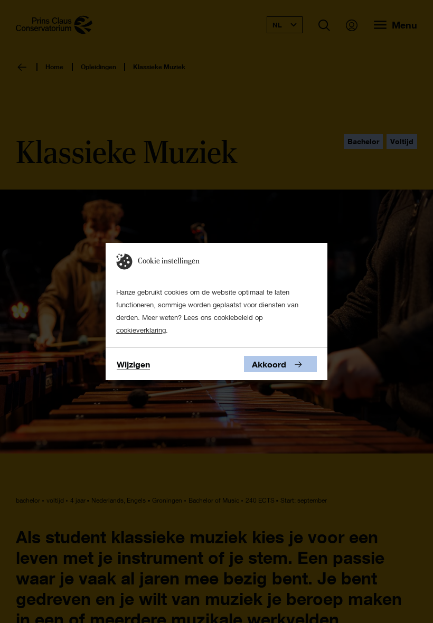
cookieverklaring (141, 330)
